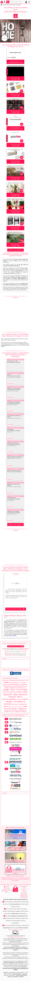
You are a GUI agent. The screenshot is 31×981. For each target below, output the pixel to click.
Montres (5, 684)
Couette (9, 684)
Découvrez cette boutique (14, 609)
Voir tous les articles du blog (16, 876)
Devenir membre (7, 890)
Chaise (24, 688)
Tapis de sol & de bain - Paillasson (15, 707)
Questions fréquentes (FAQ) (6, 888)
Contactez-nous (25, 887)
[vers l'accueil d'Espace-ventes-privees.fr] (2, 2)
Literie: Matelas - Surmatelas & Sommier (16, 701)
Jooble (6, 682)
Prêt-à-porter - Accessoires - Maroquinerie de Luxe (16, 685)
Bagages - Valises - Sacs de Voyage (15, 690)
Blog (7, 891)
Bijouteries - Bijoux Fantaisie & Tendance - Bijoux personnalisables (15, 696)
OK (23, 1)
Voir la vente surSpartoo (15, 95)
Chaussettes (19, 699)
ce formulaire (13, 635)
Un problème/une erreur (24, 890)
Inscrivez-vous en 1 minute (15, 646)
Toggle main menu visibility (29, 2)
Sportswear (24, 682)
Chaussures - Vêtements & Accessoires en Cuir (15, 680)
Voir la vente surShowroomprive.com (14, 61)
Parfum (19, 682)
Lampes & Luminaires (16, 688)
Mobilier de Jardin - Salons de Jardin (15, 706)
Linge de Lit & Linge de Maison (15, 711)
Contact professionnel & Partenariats (24, 896)
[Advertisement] (15, 314)
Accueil (4, 4)
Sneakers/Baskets (13, 682)
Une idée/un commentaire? (24, 892)
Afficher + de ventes (15, 250)
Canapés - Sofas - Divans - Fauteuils (18, 692)
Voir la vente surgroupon (15, 161)
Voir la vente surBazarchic (15, 78)
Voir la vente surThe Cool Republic (14, 128)
